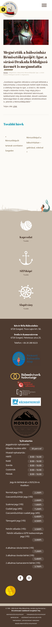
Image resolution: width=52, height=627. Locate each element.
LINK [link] (15, 106)
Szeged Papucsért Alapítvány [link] (26, 369)
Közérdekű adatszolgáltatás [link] (31, 617)
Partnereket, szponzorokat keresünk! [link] (26, 620)
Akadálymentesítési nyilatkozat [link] (26, 623)
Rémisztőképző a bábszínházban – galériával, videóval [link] (35, 142)
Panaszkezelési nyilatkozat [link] (36, 614)
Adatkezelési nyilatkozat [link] (15, 614)
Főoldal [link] (5, 72)
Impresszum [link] (14, 617)
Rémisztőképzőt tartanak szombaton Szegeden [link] (14, 145)
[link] (3, 9)
